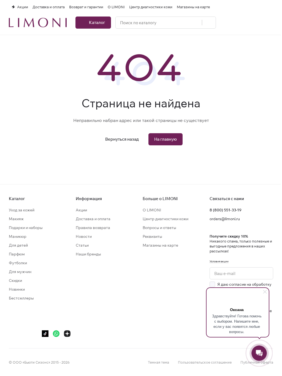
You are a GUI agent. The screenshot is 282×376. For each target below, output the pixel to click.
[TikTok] (45, 333)
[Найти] (209, 22)
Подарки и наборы (26, 227)
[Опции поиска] (195, 22)
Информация (89, 198)
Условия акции (219, 261)
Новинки (17, 289)
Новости (84, 236)
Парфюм (17, 254)
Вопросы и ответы (159, 227)
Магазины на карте (160, 245)
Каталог (17, 198)
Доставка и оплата (93, 218)
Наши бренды (88, 254)
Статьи (82, 245)
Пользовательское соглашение (205, 362)
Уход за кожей (21, 210)
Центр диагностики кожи (165, 218)
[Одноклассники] (34, 333)
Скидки (15, 280)
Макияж (16, 218)
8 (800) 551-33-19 (226, 210)
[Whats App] (56, 333)
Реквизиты (152, 236)
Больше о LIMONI (160, 198)
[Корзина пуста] (270, 22)
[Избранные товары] (256, 22)
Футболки (18, 262)
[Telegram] (23, 333)
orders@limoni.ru (225, 218)
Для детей (18, 245)
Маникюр (17, 236)
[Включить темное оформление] (271, 7)
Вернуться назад (122, 139)
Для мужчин (20, 271)
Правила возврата (93, 227)
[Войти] (227, 22)
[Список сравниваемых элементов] (242, 22)
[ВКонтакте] (12, 333)
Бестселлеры (21, 298)
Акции (81, 210)
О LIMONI (152, 210)
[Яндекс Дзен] (67, 333)
